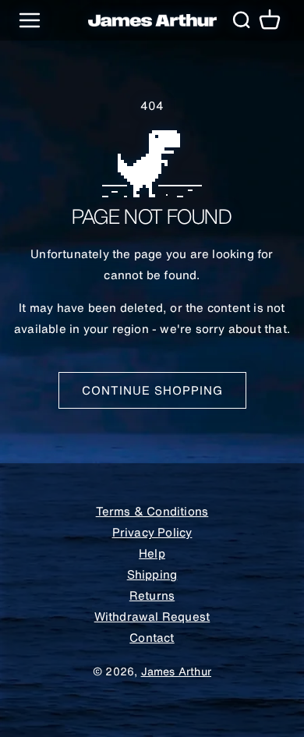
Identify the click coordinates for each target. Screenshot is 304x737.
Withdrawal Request (152, 616)
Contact (151, 637)
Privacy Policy (152, 531)
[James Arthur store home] (152, 20)
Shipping (152, 574)
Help (152, 553)
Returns (152, 595)
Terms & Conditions (152, 510)
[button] (270, 20)
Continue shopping (152, 390)
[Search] (241, 20)
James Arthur (176, 671)
